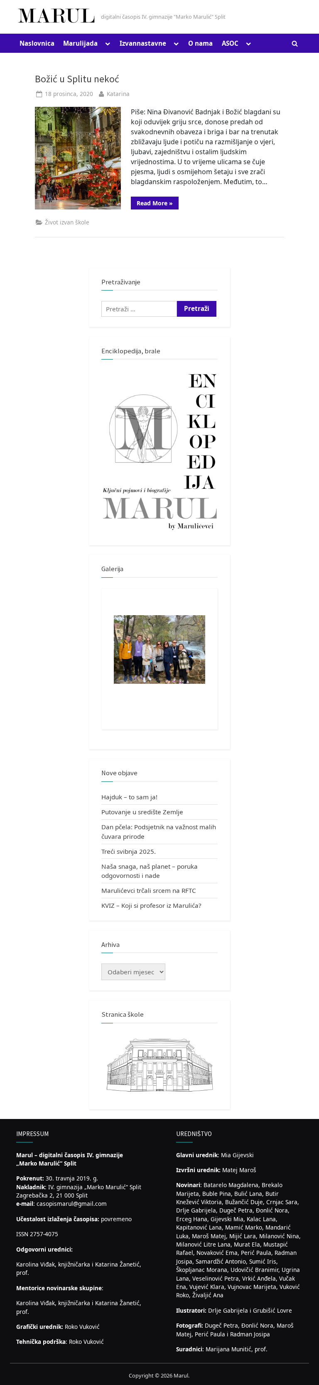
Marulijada (80, 43)
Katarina (118, 94)
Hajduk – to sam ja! (129, 797)
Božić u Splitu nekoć (77, 79)
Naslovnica (37, 43)
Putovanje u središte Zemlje (142, 812)
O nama (200, 43)
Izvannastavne (143, 43)
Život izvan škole (67, 222)
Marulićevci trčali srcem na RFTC (148, 890)
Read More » (158, 204)
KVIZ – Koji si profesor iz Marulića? (151, 905)
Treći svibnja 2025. (128, 851)
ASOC (230, 43)
